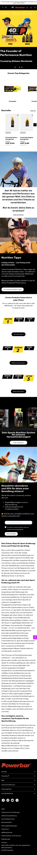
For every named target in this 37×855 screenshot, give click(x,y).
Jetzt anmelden (11, 527)
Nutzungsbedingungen (9, 826)
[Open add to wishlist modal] (18, 109)
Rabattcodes (5, 839)
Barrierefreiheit (6, 822)
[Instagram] (8, 800)
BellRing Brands (6, 832)
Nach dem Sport (18, 384)
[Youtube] (12, 800)
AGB (2, 809)
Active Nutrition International (11, 835)
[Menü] (2, 7)
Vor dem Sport (18, 327)
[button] (35, 7)
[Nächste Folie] (34, 36)
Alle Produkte (28, 13)
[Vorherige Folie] (2, 36)
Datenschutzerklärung (9, 815)
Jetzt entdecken (18, 56)
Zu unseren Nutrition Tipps (13, 282)
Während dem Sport (18, 356)
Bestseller (6, 13)
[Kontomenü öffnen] (27, 7)
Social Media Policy (8, 819)
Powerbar (10, 850)
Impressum (5, 829)
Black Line (16, 13)
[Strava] (17, 800)
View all (33, 104)
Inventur (4, 842)
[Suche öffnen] (6, 7)
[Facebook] (3, 800)
